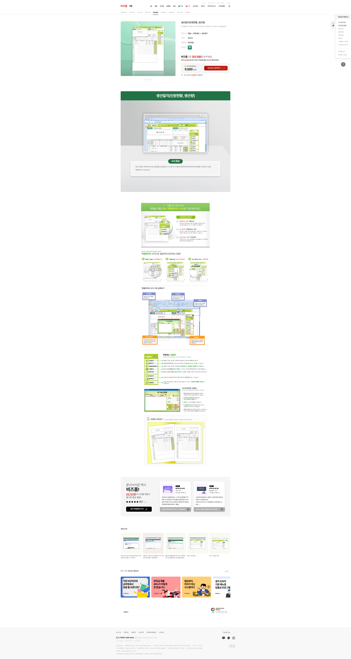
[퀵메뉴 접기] (333, 24)
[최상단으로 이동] (343, 64)
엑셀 (189, 33)
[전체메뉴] (151, 6)
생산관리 (204, 33)
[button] (232, 543)
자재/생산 (196, 33)
